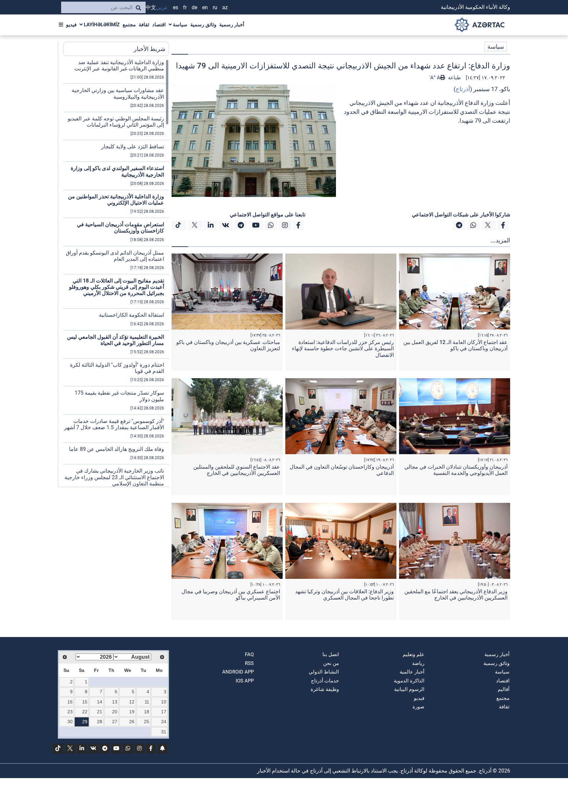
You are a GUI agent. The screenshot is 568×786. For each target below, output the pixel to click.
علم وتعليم (413, 654)
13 (114, 701)
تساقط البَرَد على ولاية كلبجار (132, 146)
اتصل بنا (330, 654)
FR (185, 7)
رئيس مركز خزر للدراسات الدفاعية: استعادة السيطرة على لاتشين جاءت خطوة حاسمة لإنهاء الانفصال (343, 348)
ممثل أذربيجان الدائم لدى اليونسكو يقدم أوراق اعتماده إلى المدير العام (115, 256)
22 (84, 711)
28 (99, 721)
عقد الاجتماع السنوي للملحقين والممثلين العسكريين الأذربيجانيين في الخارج (236, 470)
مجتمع (129, 25)
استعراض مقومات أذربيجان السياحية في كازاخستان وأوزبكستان (120, 227)
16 (70, 701)
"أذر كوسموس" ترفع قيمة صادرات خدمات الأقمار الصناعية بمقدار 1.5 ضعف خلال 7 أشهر (114, 424)
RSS (249, 663)
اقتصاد (159, 25)
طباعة (454, 78)
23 (70, 711)
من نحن (331, 663)
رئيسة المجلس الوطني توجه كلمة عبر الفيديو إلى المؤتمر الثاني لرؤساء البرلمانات (116, 121)
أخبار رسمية (231, 25)
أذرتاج (463, 89)
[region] (116, 273)
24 (163, 721)
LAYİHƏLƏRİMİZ (101, 25)
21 (99, 711)
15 (84, 701)
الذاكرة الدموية (409, 681)
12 (131, 701)
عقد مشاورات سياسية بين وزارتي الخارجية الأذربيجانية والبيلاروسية (118, 93)
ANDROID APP (238, 672)
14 (99, 701)
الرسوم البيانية (409, 689)
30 (70, 721)
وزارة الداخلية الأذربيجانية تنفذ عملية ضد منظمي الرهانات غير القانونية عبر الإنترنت (119, 65)
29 (84, 721)
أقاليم (503, 689)
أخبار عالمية (412, 672)
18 (146, 711)
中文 (151, 7)
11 (147, 701)
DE (194, 7)
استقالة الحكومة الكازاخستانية (131, 315)
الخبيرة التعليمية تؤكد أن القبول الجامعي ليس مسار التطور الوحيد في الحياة (115, 340)
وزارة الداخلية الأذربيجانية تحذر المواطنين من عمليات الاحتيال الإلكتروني (116, 199)
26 (131, 721)
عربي (162, 7)
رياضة (418, 663)
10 (163, 701)
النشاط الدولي (324, 672)
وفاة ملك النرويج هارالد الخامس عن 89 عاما (116, 449)
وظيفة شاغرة (325, 689)
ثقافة (144, 25)
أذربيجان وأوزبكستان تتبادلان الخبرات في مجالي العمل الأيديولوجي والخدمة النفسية (456, 470)
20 (114, 711)
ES (175, 7)
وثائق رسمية (203, 25)
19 (131, 711)
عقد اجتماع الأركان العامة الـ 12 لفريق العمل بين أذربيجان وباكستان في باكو (455, 345)
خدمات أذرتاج (325, 681)
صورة (418, 707)
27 (114, 721)
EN (205, 7)
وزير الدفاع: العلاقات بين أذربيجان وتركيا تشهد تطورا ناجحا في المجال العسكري (344, 594)
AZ (225, 7)
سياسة (179, 25)
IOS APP (245, 681)
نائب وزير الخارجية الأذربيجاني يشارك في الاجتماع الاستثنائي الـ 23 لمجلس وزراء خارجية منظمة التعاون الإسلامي (114, 477)
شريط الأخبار (149, 48)
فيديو (71, 25)
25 (146, 721)
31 (163, 731)
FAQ (249, 654)
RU (215, 7)
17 (163, 711)
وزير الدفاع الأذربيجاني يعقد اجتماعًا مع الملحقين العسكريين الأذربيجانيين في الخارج (456, 594)
